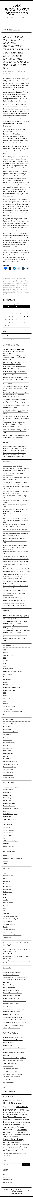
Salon (4, 908)
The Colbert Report (8, 709)
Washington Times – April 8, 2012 (12, 597)
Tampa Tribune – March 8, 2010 (12, 579)
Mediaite (5, 682)
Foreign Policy (7, 795)
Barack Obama (11, 1103)
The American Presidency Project (12, 1017)
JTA (4, 677)
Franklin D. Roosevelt (22, 282)
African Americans (18, 1100)
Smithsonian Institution (9, 1063)
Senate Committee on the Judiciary (13, 1060)
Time (4, 838)
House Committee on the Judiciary (13, 1040)
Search (26, 1165)
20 (20, 319)
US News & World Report (10, 841)
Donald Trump (21, 280)
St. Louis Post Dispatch (9, 767)
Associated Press (8, 655)
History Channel (7, 674)
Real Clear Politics (8, 902)
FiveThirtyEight (7, 886)
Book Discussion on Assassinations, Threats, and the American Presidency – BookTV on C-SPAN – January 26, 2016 (16, 617)
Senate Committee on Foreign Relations (14, 1058)
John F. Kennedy (13, 1122)
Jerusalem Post (7, 740)
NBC (4, 693)
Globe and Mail (7, 734)
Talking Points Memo (9, 706)
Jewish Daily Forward (9, 742)
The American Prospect (10, 822)
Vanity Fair (6, 843)
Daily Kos (6, 878)
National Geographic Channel (11, 687)
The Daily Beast (7, 921)
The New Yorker (7, 833)
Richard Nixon (8, 1142)
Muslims (8, 289)
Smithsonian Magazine (9, 819)
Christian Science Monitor (10, 732)
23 (5, 322)
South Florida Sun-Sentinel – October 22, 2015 (16, 571)
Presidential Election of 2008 (10, 1127)
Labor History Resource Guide (11, 995)
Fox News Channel (20, 1112)
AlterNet (5, 652)
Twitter (5, 863)
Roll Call (5, 905)
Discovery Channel (8, 668)
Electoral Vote (7, 881)
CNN (4, 666)
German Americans (8, 283)
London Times (7, 745)
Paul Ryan (23, 1124)
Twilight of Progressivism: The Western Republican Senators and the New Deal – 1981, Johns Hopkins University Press (15, 454)
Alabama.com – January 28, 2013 (12, 466)
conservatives (12, 1107)
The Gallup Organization (10, 924)
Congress (5, 1107)
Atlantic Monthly (7, 790)
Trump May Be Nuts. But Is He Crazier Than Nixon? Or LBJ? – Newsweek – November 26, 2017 (16, 418)
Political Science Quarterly (10, 814)
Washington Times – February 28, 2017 (14, 600)
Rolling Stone (7, 816)
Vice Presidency (14, 1153)
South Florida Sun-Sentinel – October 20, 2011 (16, 569)
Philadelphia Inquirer (9, 759)
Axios (4, 873)
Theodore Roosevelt (12, 1147)
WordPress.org (7, 1182)
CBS (4, 663)
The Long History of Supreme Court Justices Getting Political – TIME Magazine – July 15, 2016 (15, 388)
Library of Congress (8, 1042)
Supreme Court (10, 1145)
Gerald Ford (19, 1117)
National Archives (8, 1045)
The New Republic (8, 830)
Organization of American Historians (13, 1009)
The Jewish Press (8, 769)
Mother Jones (7, 800)
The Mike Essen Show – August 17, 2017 (14, 590)
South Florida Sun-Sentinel (10, 764)
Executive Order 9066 (9, 282)
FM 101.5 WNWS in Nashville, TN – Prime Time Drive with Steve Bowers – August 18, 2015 (15, 520)
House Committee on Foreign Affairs (13, 1037)
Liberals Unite (7, 889)
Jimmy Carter (22, 1119)
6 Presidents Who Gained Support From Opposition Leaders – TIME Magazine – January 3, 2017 (14, 357)
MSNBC (5, 685)
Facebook (6, 855)
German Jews (18, 283)
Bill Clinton (23, 1103)
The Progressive (7, 835)
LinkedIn (5, 861)
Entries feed (6, 1177)
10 (9, 316)
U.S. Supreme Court (8, 1082)
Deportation (12, 280)
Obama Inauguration (9, 1091)
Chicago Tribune (7, 729)
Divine (12, 1193)
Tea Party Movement (22, 1145)
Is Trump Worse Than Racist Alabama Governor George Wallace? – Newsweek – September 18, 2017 (15, 373)
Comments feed (7, 1180)
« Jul (4, 331)
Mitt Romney (15, 1124)
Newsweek (6, 811)
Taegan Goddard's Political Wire (12, 916)
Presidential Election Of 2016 (15, 1131)
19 (16, 319)
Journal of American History (11, 990)
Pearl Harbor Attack (17, 289)
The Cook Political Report (10, 919)
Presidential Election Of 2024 (22, 1134)
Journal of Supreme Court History (12, 993)
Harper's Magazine (8, 798)
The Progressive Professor (16, 9)
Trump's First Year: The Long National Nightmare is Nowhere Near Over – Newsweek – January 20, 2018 (14, 424)
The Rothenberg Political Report (12, 935)
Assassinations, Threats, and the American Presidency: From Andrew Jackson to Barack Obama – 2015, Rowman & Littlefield (15, 448)
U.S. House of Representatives (12, 1077)
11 (12, 316)
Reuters (5, 703)
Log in (5, 1174)
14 (24, 316)
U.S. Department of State (10, 1071)
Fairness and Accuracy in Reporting (13, 671)
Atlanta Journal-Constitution (11, 724)
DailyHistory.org (7, 982)
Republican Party (13, 1139)
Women (20, 1153)
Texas (4, 1147)
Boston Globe (7, 726)
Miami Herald (7, 751)
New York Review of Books (11, 808)
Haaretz (5, 737)
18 (12, 319)
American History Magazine (11, 787)
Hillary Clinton (13, 1120)
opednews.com (7, 698)
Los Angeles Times (8, 748)
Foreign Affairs (7, 792)
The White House (8, 1066)
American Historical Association (12, 972)
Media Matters (7, 679)
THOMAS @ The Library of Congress (13, 1025)
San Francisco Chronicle (10, 761)
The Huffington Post (9, 929)
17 (9, 319)
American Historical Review (11, 975)
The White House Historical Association (14, 1022)
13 (20, 316)
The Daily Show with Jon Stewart (12, 712)
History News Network (9, 954)
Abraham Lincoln (8, 1100)
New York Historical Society (11, 1003)
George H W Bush (24, 1114)
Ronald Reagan (20, 1142)
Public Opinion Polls (8, 1136)
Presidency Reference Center (11, 1012)
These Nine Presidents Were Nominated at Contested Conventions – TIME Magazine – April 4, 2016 (15, 411)
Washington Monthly (9, 846)
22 (28, 319)
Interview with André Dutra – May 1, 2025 (15, 538)
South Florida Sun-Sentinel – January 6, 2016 (15, 556)
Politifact (5, 900)
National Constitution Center (11, 998)
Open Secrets (7, 1006)
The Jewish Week (8, 772)
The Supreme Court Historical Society (14, 1020)
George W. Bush (9, 1117)
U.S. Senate (6, 1079)
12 (16, 316)
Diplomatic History (8, 985)
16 (5, 319)
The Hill (5, 927)
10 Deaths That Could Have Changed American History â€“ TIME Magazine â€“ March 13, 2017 (15, 351)
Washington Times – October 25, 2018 (14, 603)
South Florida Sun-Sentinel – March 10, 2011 (16, 559)
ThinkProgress (7, 937)
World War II (9, 1155)
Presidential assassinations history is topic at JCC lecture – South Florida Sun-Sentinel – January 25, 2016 (16, 547)
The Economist (7, 824)
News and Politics (10, 278)
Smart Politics (7, 913)
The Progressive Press (9, 932)
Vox (4, 714)
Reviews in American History (11, 1014)
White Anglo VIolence (16, 293)
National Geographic (9, 803)
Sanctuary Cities (12, 291)
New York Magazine (9, 806)
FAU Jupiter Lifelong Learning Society (13, 858)
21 (24, 319)
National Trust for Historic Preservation (14, 1001)
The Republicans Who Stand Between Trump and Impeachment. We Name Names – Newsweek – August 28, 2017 (16, 394)
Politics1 (5, 897)
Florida (14, 1112)
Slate (4, 911)
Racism (16, 1136)
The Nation (6, 827)
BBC (4, 658)
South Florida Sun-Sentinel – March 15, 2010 (16, 561)
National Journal (7, 892)
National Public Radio (9, 690)
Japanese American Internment (19, 285)
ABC (4, 650)
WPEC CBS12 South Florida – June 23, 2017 (15, 606)
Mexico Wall (18, 287)
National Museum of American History (14, 1052)
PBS (4, 701)
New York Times (8, 753)
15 (28, 316)
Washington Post (8, 775)
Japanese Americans (9, 287)
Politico (5, 894)
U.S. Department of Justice (10, 1068)
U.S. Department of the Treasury (12, 1074)
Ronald (20, 71)
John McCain (21, 1122)
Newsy (5, 695)
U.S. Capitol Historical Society (11, 1028)
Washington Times (8, 777)
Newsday (6, 756)
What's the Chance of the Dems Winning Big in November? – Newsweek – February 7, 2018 (16, 430)
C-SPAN (5, 660)
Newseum (6, 1055)
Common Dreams (8, 876)
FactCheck (6, 884)
